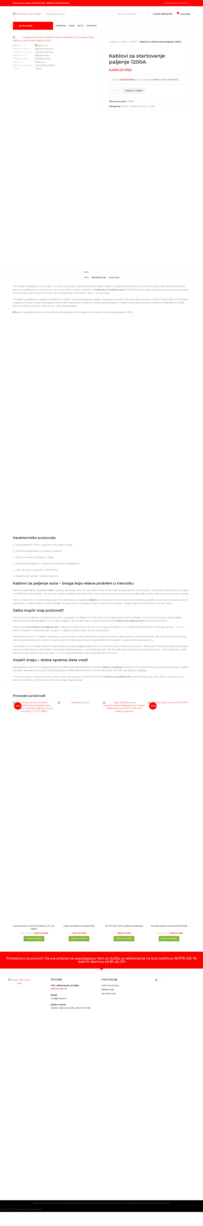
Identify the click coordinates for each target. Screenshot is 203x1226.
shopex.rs (21, 667)
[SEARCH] (144, 14)
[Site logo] (27, 13)
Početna (113, 41)
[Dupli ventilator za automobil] (79, 812)
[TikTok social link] (159, 3)
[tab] (86, 276)
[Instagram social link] (155, 3)
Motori (133, 41)
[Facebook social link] (152, 3)
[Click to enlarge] (19, 36)
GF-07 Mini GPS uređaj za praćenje (124, 926)
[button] (34, 938)
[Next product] (118, 48)
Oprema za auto (138, 106)
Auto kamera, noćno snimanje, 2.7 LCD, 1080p (34, 927)
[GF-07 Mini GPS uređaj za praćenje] (124, 812)
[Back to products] (114, 48)
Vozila (124, 41)
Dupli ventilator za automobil (79, 926)
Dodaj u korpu (134, 90)
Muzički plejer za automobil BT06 (169, 926)
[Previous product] (110, 48)
